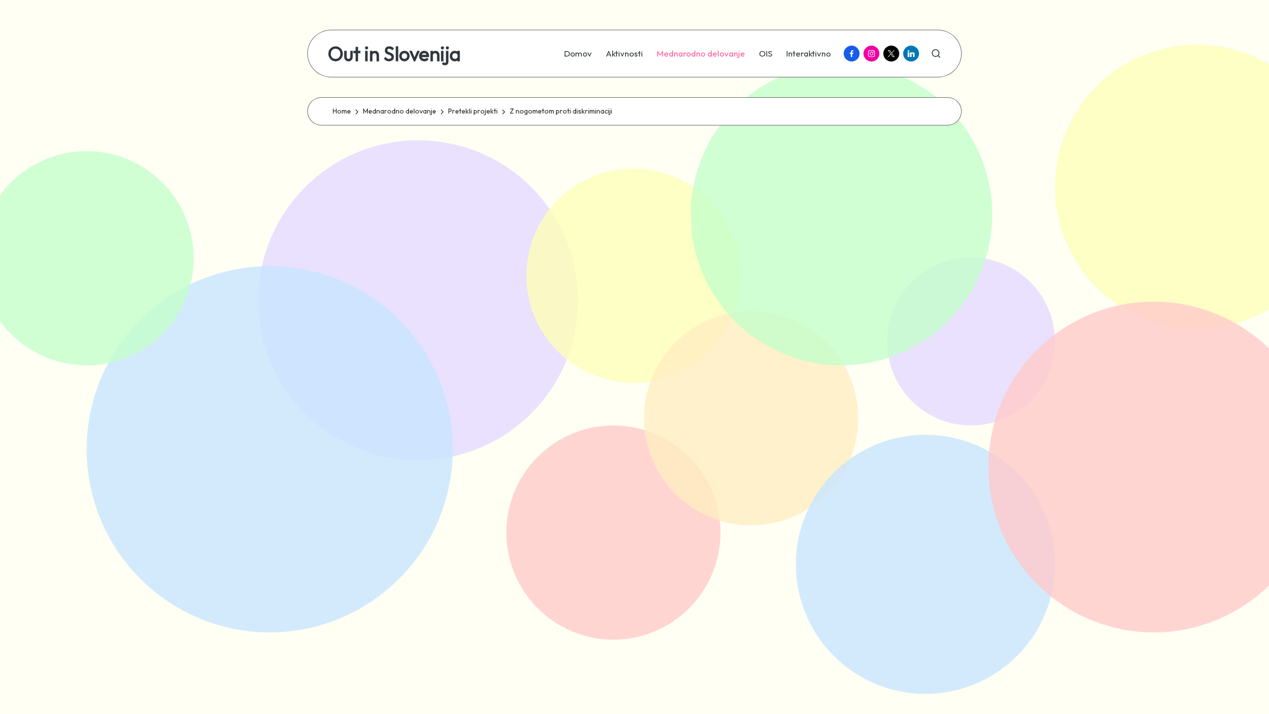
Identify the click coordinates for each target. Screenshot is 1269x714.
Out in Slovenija (394, 53)
